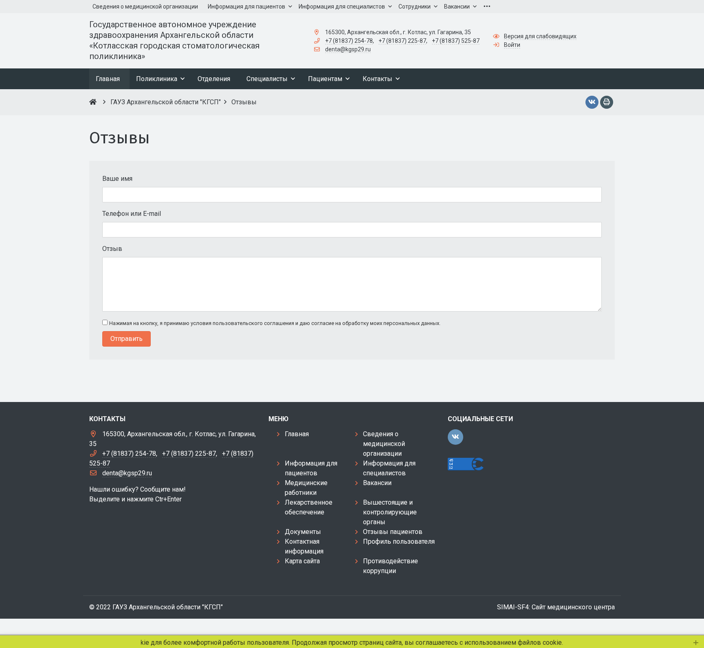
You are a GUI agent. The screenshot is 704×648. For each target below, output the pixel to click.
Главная (297, 434)
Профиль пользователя (399, 541)
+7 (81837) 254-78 (349, 40)
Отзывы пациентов (392, 532)
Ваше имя (117, 178)
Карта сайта (302, 561)
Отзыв (112, 249)
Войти (512, 45)
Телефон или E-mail (131, 213)
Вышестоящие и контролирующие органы (390, 512)
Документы (303, 532)
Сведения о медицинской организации (384, 443)
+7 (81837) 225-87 (402, 40)
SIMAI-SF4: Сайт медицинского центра (556, 607)
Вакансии (377, 483)
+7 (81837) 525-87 (456, 40)
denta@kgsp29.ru (348, 49)
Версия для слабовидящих (540, 36)
